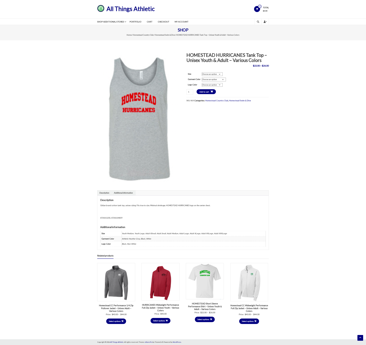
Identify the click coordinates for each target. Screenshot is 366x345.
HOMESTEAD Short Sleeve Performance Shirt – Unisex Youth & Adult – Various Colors (205, 306)
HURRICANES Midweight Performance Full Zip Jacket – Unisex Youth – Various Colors (160, 308)
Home (129, 35)
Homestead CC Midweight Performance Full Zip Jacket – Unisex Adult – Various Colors (249, 308)
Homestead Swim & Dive (165, 35)
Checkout (163, 21)
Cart (149, 21)
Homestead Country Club (143, 35)
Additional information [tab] (123, 193)
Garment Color (194, 79)
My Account (181, 21)
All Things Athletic (131, 8)
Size (189, 74)
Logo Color (192, 85)
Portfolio (135, 21)
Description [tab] (104, 193)
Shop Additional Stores (110, 21)
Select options (115, 321)
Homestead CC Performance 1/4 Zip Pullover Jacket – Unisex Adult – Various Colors (116, 308)
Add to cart (204, 92)
